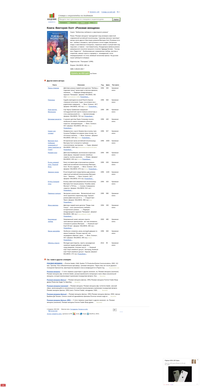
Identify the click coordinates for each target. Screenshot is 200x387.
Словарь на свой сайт (108, 12)
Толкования (63, 22)
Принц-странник (53, 88)
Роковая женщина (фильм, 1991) (59, 300)
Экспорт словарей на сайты (54, 313)
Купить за (80, 73)
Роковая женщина (53, 271)
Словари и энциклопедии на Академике (75, 16)
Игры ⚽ (92, 22)
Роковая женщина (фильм (56, 280)
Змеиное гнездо (53, 172)
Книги (83, 22)
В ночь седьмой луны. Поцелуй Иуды (53, 164)
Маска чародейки (54, 231)
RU (118, 12)
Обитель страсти (53, 243)
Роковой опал (52, 152)
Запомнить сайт (94, 12)
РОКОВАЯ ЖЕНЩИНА (54, 263)
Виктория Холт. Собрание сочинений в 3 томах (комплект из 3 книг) (54, 145)
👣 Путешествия (52, 310)
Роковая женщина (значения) (57, 286)
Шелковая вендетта (54, 119)
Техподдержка (74, 309)
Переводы (73, 22)
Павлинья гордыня (54, 193)
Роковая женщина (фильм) (57, 294)
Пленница (51, 100)
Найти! (116, 19)
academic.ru (51, 22)
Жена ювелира (53, 205)
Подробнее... (84, 97)
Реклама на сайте (83, 309)
